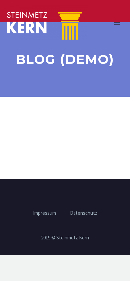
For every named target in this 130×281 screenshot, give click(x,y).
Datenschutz (83, 213)
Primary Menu (117, 23)
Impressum (44, 213)
